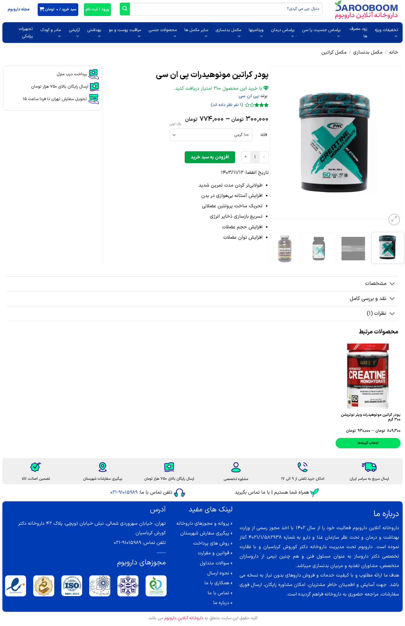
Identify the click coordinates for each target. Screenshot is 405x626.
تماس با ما (218, 593)
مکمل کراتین (334, 52)
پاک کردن (175, 124)
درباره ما (221, 602)
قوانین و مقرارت (213, 553)
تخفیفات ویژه (386, 30)
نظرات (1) (376, 313)
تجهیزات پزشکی (26, 32)
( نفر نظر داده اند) (227, 105)
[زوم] (394, 219)
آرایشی (74, 30)
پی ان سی (249, 95)
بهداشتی (94, 30)
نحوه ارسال (218, 573)
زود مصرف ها (358, 32)
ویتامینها (256, 30)
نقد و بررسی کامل (368, 299)
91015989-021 (124, 492)
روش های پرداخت (211, 543)
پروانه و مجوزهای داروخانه (202, 523)
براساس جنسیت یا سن (321, 30)
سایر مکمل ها (196, 30)
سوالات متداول (214, 563)
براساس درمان (283, 30)
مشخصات (375, 284)
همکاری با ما (216, 583)
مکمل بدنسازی (228, 30)
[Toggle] (392, 284)
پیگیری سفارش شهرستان (204, 533)
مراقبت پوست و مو (125, 30)
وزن (264, 134)
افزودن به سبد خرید (210, 157)
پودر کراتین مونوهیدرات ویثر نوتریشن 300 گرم (371, 417)
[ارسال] (125, 9)
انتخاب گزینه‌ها (368, 443)
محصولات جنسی (163, 30)
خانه (393, 52)
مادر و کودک (50, 30)
